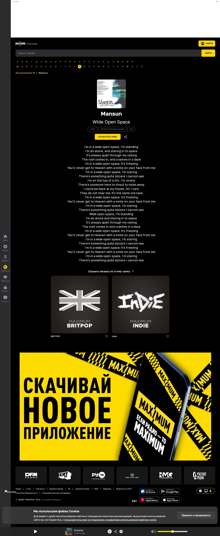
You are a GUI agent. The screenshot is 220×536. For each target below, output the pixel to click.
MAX (96, 489)
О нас (28, 489)
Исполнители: (25, 72)
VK (69, 489)
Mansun (111, 114)
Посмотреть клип (107, 137)
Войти (209, 43)
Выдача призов (56, 489)
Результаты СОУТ (124, 489)
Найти (208, 53)
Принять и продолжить (196, 515)
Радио (18, 489)
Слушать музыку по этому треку (109, 271)
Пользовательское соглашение (56, 493)
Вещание (107, 489)
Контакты (40, 489)
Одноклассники (82, 489)
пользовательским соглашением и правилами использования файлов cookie (110, 519)
